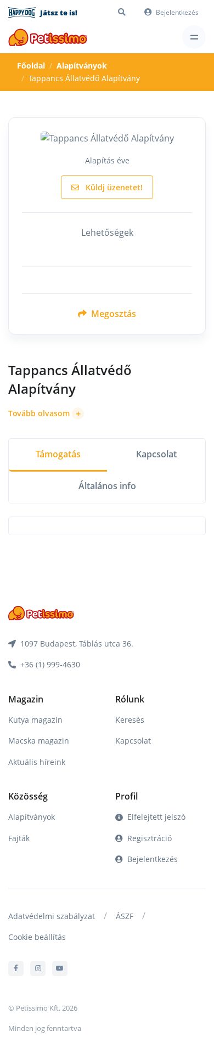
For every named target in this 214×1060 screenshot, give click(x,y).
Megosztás (112, 314)
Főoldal (31, 65)
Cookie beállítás (37, 937)
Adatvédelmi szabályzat (51, 916)
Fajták (19, 838)
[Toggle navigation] (194, 37)
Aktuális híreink (36, 762)
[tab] (58, 455)
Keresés (129, 720)
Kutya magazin (35, 720)
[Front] (47, 37)
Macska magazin (38, 740)
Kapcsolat (133, 740)
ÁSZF (124, 916)
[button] (46, 413)
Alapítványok (82, 65)
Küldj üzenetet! (113, 187)
